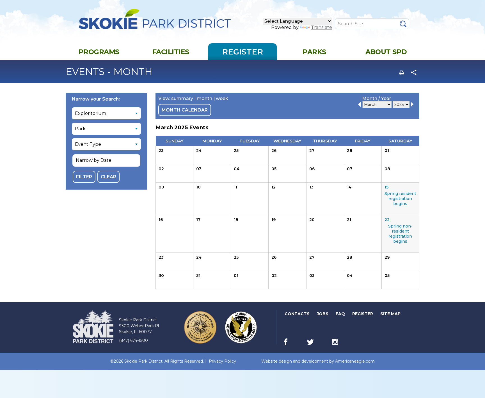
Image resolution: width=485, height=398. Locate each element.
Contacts (297, 313)
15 (386, 187)
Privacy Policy (222, 361)
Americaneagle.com (355, 361)
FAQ (340, 313)
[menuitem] (98, 51)
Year (386, 98)
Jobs (323, 315)
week (222, 98)
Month (369, 98)
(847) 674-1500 (133, 340)
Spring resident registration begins (400, 198)
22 (387, 219)
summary (182, 98)
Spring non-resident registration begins (400, 234)
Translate (321, 27)
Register (363, 315)
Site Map (390, 313)
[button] (106, 160)
